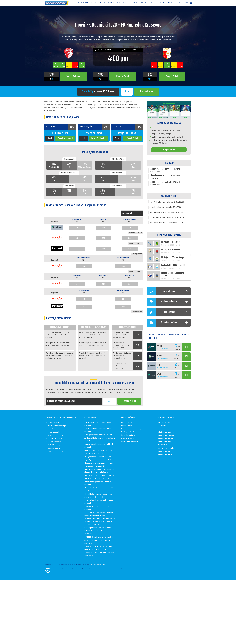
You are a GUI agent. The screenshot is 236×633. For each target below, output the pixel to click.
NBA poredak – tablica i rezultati (96, 478)
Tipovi (143, 3)
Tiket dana (88, 556)
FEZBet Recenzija (54, 442)
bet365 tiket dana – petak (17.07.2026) (166, 212)
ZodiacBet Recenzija (55, 451)
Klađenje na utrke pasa (167, 454)
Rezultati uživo (130, 3)
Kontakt (105, 564)
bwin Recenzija (53, 429)
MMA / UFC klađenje (166, 448)
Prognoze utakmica (165, 422)
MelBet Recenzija (54, 445)
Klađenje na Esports (166, 435)
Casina (157, 3)
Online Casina (126, 426)
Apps (149, 3)
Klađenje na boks (164, 442)
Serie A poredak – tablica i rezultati (97, 528)
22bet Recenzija (54, 422)
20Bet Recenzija (54, 432)
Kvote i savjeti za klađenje (94, 453)
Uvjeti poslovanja (95, 564)
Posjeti (146, 91)
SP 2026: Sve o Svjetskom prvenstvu (98, 537)
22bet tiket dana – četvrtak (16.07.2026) (166, 217)
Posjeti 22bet (169, 150)
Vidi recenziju (162, 349)
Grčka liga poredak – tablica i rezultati (98, 450)
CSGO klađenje (164, 445)
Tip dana (161, 429)
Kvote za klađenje (128, 438)
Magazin (183, 3)
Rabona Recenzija (54, 448)
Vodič (174, 3)
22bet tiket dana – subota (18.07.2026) (166, 207)
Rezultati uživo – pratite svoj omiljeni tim (99, 518)
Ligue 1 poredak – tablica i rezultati (97, 460)
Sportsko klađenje (110, 3)
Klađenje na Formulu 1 (166, 438)
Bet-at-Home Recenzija (57, 426)
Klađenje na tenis (164, 451)
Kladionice (84, 3)
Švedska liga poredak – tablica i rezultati (99, 552)
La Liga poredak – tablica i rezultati (97, 457)
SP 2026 (95, 3)
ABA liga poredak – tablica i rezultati (98, 435)
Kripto (166, 3)
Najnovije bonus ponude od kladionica (99, 475)
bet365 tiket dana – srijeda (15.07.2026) (166, 223)
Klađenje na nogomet (166, 432)
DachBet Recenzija (55, 438)
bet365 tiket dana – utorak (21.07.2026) (166, 202)
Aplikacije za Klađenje (129, 441)
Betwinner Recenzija (55, 435)
